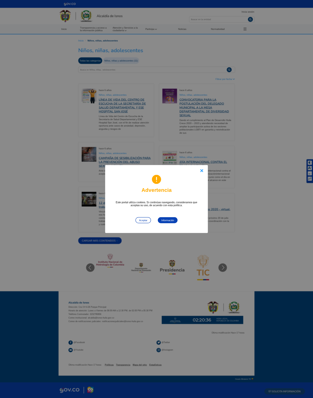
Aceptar (143, 220)
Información (167, 220)
